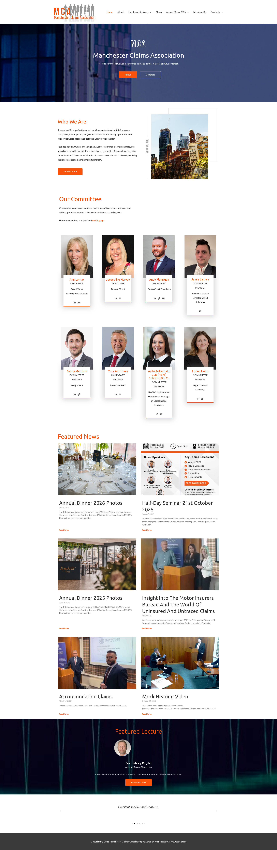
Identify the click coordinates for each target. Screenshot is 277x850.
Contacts (215, 12)
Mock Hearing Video (165, 696)
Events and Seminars (138, 12)
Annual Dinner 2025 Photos (90, 598)
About (120, 12)
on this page (98, 220)
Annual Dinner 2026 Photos (90, 503)
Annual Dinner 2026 (176, 12)
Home (110, 12)
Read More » (64, 530)
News (159, 12)
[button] (60, 811)
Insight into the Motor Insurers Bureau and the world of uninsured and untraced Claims (178, 604)
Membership (199, 12)
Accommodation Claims (86, 696)
